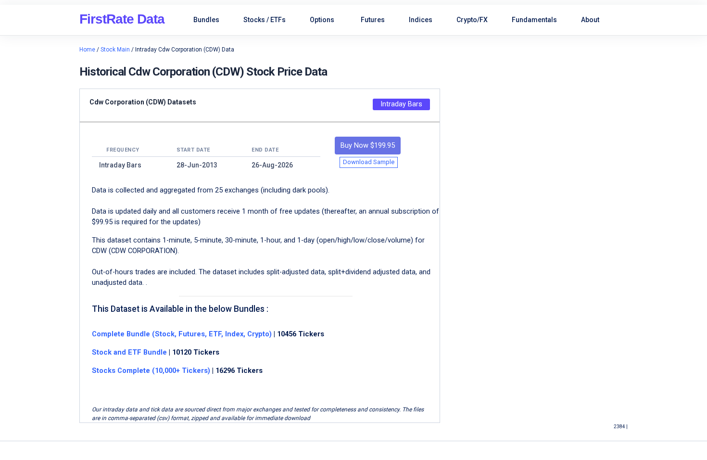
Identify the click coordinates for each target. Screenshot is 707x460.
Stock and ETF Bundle (130, 352)
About (590, 20)
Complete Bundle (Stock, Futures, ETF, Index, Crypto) (182, 334)
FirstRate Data (121, 19)
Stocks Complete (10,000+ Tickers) (151, 370)
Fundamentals (534, 20)
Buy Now (368, 145)
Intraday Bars (401, 104)
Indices (420, 20)
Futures (373, 20)
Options (322, 20)
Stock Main (115, 49)
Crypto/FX (472, 20)
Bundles (206, 20)
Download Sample (368, 162)
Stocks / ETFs (264, 20)
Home (87, 49)
